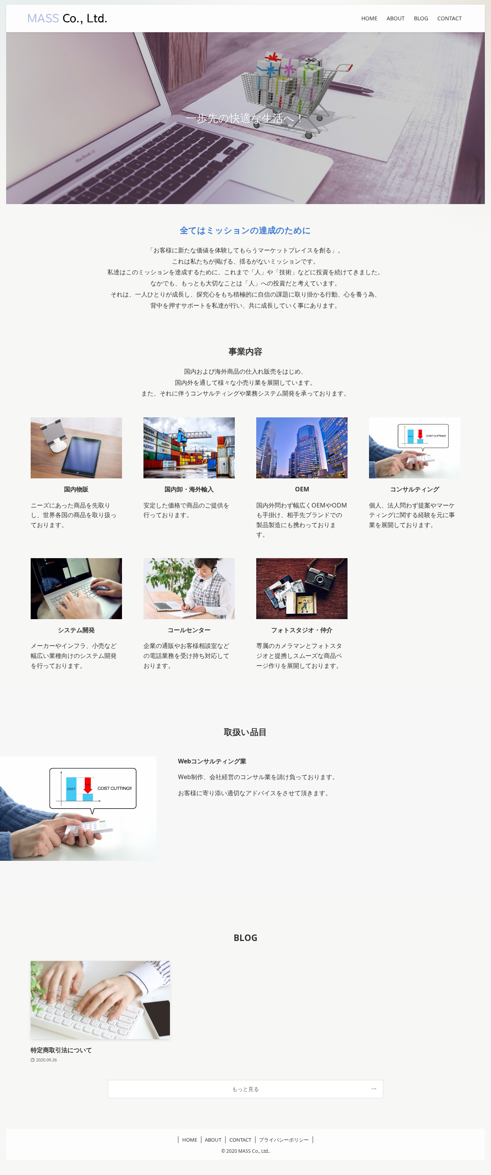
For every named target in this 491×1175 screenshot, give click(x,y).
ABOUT (213, 1139)
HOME (189, 1139)
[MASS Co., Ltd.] (67, 18)
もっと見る (245, 1089)
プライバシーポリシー (284, 1139)
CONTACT (240, 1139)
